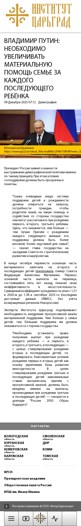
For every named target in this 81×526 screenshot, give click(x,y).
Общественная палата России (28, 485)
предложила (44, 271)
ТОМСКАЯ (50, 457)
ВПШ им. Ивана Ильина (22, 492)
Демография (47, 102)
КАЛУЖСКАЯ (13, 457)
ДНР (46, 443)
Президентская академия (24, 478)
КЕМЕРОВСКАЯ (16, 451)
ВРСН (8, 472)
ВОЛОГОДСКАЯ (16, 438)
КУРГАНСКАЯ (14, 444)
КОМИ (47, 449)
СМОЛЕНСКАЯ (54, 438)
